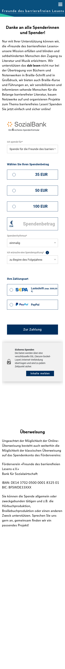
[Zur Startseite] (33, 11)
